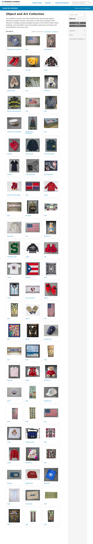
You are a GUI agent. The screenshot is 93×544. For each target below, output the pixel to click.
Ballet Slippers (11, 90)
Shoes (9, 70)
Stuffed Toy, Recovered (13, 195)
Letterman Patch (12, 256)
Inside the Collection (10, 8)
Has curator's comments (77, 39)
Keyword (72, 30)
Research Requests (62, 3)
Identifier (55, 31)
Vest (45, 256)
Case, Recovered (30, 174)
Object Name (48, 31)
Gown (9, 503)
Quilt (27, 195)
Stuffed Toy (47, 90)
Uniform (9, 174)
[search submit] (84, 14)
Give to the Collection (82, 8)
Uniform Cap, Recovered (14, 131)
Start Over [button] (77, 25)
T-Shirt (9, 277)
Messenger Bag (30, 442)
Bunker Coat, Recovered (14, 111)
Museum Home (37, 3)
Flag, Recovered (48, 174)
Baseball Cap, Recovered (14, 49)
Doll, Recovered (48, 49)
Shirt (27, 90)
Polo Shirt (10, 380)
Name (71, 35)
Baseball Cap (47, 339)
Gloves (46, 298)
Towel (8, 442)
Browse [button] (48, 3)
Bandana (9, 153)
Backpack (28, 215)
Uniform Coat (29, 153)
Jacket (46, 70)
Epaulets (9, 483)
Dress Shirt (10, 236)
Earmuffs (28, 70)
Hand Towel (29, 503)
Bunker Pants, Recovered (29, 132)
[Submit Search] (90, 3)
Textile (77, 23)
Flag (27, 49)
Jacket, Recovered (49, 153)
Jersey (9, 298)
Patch (8, 400)
